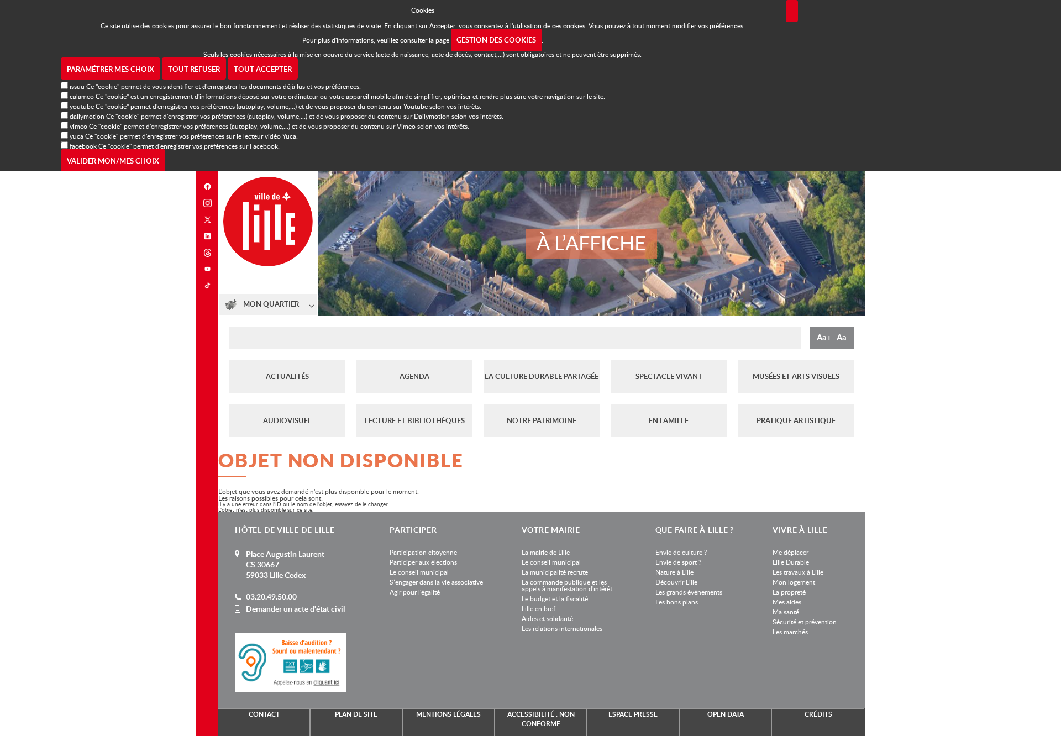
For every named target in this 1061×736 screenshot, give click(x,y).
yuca (76, 136)
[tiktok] (207, 285)
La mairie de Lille (546, 552)
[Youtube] (207, 268)
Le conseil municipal (419, 571)
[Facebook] (207, 186)
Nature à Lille (674, 571)
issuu (77, 86)
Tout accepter (263, 69)
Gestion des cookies (496, 40)
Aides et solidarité (547, 618)
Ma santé (786, 611)
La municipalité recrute (555, 571)
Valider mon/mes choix (113, 161)
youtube (82, 106)
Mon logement (794, 581)
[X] (207, 219)
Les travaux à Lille (798, 571)
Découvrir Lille (676, 581)
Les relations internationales (562, 628)
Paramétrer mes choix (110, 69)
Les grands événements (688, 591)
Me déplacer (790, 552)
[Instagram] (207, 203)
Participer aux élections (423, 562)
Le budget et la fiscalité (555, 598)
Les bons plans (676, 601)
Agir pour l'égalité (415, 591)
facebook (83, 146)
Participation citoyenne (423, 552)
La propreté (789, 591)
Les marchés (790, 631)
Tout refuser (194, 69)
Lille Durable (791, 562)
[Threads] (207, 253)
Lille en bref (538, 608)
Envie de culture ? (681, 552)
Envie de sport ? (678, 562)
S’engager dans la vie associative (436, 581)
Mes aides (787, 601)
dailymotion (87, 116)
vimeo (78, 126)
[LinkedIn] (207, 236)
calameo (82, 96)
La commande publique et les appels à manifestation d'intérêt (567, 585)
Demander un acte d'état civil (295, 608)
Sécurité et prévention (805, 621)
